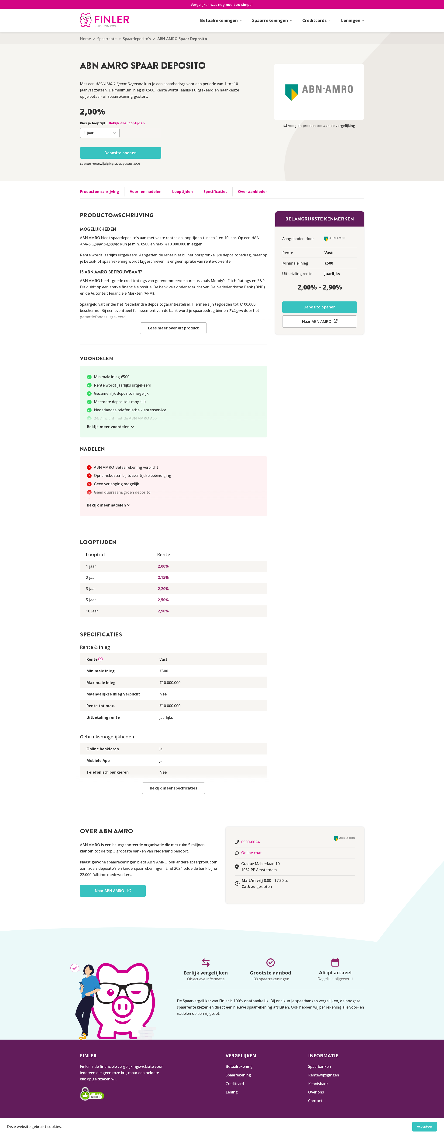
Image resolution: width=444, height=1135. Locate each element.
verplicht (126, 467)
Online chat (251, 852)
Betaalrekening (239, 1066)
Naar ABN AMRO (316, 321)
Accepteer (424, 1126)
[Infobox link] (104, 20)
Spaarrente (107, 38)
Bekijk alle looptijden (127, 123)
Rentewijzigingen (323, 1075)
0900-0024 (250, 842)
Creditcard (235, 1083)
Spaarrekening (238, 1075)
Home (85, 38)
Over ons (316, 1092)
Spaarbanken (319, 1066)
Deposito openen (121, 152)
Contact (315, 1100)
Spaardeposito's (137, 38)
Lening (232, 1092)
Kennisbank (318, 1083)
